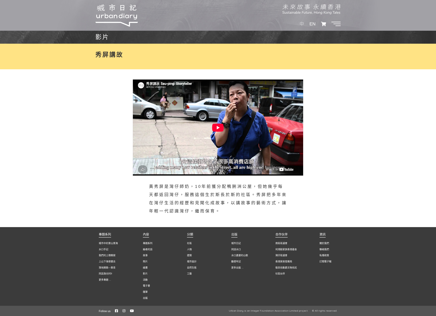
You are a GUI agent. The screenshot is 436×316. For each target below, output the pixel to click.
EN (312, 24)
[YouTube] (132, 311)
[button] (336, 24)
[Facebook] (116, 311)
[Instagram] (124, 311)
